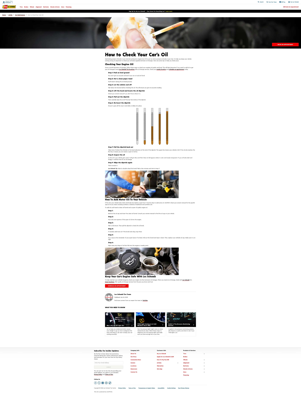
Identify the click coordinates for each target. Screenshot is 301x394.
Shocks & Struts (55, 7)
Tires (21, 7)
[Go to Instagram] (106, 382)
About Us (133, 353)
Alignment (39, 7)
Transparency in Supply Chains (146, 388)
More (62, 7)
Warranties (160, 366)
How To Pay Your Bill (163, 359)
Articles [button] (159, 362)
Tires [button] (184, 353)
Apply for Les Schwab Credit (165, 356)
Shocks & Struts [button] (188, 369)
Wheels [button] (185, 359)
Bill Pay (283, 2)
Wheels (32, 7)
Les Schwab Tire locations (127, 69)
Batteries (46, 7)
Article (10, 15)
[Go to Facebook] (95, 382)
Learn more (169, 11)
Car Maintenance (20, 15)
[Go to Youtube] (102, 382)
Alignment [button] (186, 362)
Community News (136, 359)
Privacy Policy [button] (98, 374)
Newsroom (134, 369)
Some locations (109, 282)
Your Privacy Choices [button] (183, 388)
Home (4, 15)
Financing (68, 7)
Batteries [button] (186, 366)
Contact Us (134, 372)
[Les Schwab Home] (9, 7)
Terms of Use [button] (109, 374)
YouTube (145, 300)
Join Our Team (273, 2)
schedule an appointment (176, 69)
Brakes (26, 7)
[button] (7, 2)
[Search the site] (260, 2)
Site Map (159, 369)
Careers (133, 362)
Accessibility (161, 388)
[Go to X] (99, 382)
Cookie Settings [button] (171, 388)
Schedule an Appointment (117, 286)
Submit (108, 367)
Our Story (133, 356)
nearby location (161, 69)
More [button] (184, 372)
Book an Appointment (292, 7)
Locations (133, 366)
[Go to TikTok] (109, 382)
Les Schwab (185, 280)
